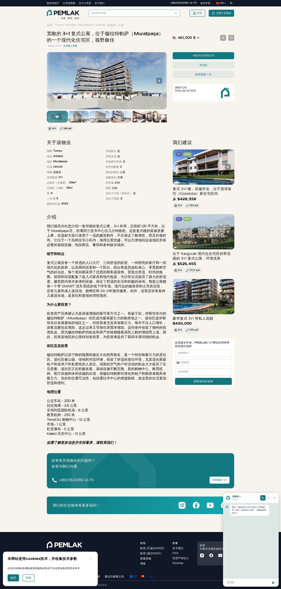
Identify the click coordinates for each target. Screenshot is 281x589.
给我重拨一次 (220, 480)
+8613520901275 (203, 56)
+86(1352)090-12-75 (76, 480)
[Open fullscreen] (269, 498)
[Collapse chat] (275, 498)
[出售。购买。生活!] (63, 13)
